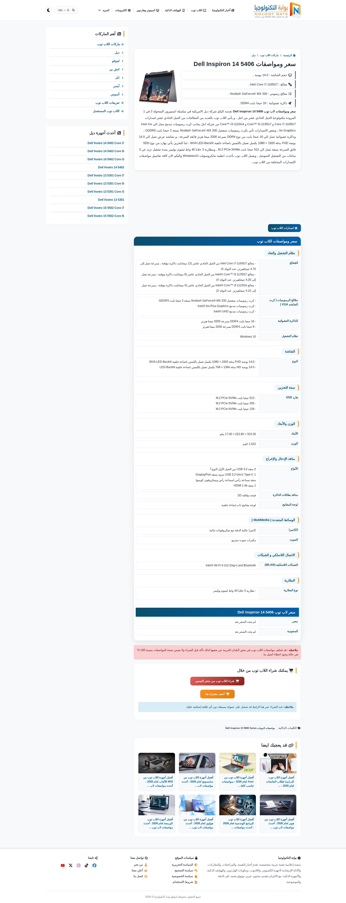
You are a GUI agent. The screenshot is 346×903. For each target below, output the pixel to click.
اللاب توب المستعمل (106, 111)
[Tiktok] (86, 865)
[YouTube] (62, 865)
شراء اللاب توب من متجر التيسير (214, 681)
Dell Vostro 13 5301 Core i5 (106, 183)
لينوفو (115, 61)
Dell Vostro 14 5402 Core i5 (106, 151)
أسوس (115, 94)
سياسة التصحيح (184, 870)
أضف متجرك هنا (215, 693)
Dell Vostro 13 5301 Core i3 (106, 191)
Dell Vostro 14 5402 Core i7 (106, 143)
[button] (103, 10)
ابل (117, 77)
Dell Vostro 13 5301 (111, 199)
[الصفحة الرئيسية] (277, 10)
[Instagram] (78, 865)
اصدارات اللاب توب (283, 227)
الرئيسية (288, 55)
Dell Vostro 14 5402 (111, 167)
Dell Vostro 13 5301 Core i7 (106, 175)
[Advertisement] (217, 37)
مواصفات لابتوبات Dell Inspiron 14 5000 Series (250, 728)
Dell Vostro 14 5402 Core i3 (106, 159)
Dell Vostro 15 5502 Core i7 (106, 207)
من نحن (139, 864)
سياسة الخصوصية (183, 876)
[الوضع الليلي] (48, 10)
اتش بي (114, 69)
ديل (254, 55)
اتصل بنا (139, 876)
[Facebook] (94, 865)
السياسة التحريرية (183, 864)
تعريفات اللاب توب (107, 102)
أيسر (116, 86)
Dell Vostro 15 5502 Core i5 (106, 215)
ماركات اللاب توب (269, 55)
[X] (70, 865)
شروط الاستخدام (183, 881)
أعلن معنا (138, 870)
